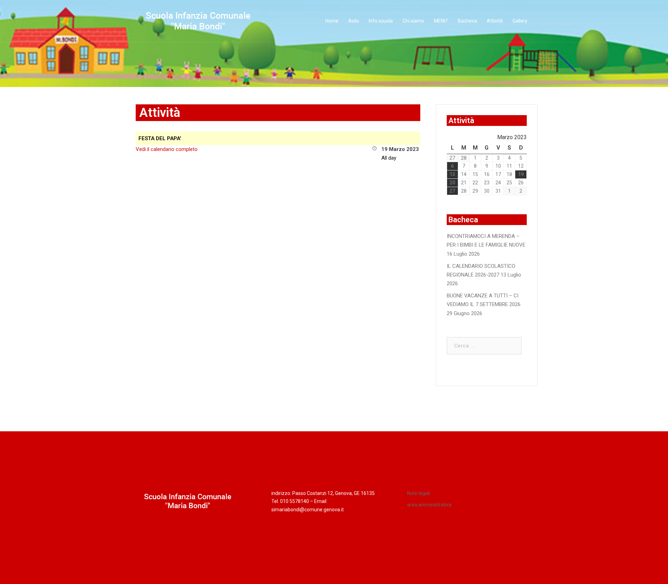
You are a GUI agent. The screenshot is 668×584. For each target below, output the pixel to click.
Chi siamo (413, 21)
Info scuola (381, 21)
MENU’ (441, 21)
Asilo (353, 21)
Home (332, 21)
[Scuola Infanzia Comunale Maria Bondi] (198, 21)
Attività (495, 21)
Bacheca (467, 21)
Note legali (418, 493)
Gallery (519, 21)
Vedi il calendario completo (167, 149)
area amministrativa (429, 504)
